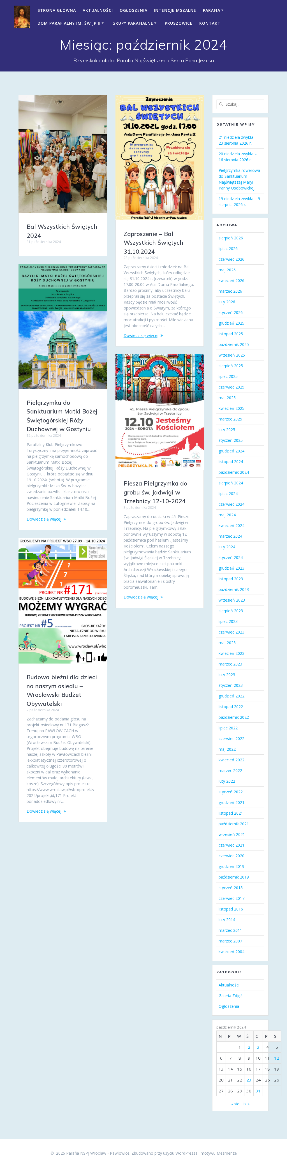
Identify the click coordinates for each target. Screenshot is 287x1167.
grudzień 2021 (231, 802)
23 (248, 1080)
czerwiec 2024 (231, 504)
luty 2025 (227, 429)
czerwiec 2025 (231, 387)
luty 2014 (227, 919)
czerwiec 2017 (231, 898)
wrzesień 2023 (232, 600)
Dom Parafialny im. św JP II (69, 23)
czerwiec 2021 (231, 845)
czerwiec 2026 (231, 259)
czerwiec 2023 (231, 632)
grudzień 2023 (231, 568)
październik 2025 (234, 344)
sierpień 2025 (231, 365)
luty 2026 (227, 301)
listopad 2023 (231, 578)
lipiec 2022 (228, 728)
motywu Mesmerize (219, 1153)
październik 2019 (234, 877)
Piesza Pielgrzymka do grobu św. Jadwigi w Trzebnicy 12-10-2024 (155, 492)
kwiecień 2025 (231, 408)
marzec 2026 (230, 291)
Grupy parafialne (132, 23)
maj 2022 (227, 749)
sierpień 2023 (231, 610)
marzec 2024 (230, 536)
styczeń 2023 (231, 685)
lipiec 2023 (228, 621)
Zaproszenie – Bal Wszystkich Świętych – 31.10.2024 (156, 242)
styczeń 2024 (231, 557)
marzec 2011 (230, 930)
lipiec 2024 (228, 493)
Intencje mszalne (175, 10)
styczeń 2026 (231, 312)
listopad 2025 (231, 333)
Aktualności (98, 10)
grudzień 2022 (231, 696)
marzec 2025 (230, 419)
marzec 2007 (230, 941)
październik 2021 (234, 823)
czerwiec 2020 (231, 855)
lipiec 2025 (228, 376)
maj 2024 (227, 514)
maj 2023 (227, 642)
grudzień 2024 (231, 451)
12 (276, 1058)
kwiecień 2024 (231, 525)
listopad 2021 (231, 813)
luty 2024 (227, 546)
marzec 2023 (230, 664)
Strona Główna (57, 10)
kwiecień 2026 (231, 280)
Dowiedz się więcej (141, 335)
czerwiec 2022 (231, 738)
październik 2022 (234, 717)
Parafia (211, 10)
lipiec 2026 (228, 248)
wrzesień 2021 (232, 834)
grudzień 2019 (231, 866)
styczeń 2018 (231, 887)
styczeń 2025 (231, 440)
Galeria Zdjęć (230, 995)
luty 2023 (227, 674)
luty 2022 (227, 781)
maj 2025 (227, 397)
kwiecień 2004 (231, 951)
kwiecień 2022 (231, 759)
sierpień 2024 (231, 483)
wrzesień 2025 (232, 355)
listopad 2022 (231, 706)
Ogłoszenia (133, 10)
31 (258, 1091)
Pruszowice (179, 23)
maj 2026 (227, 269)
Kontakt (210, 23)
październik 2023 (234, 589)
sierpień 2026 (231, 238)
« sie (235, 1103)
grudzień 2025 (231, 323)
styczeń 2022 (231, 791)
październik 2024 (234, 472)
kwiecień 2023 (231, 653)
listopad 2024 (231, 461)
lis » (246, 1103)
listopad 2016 (231, 909)
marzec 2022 (230, 770)
